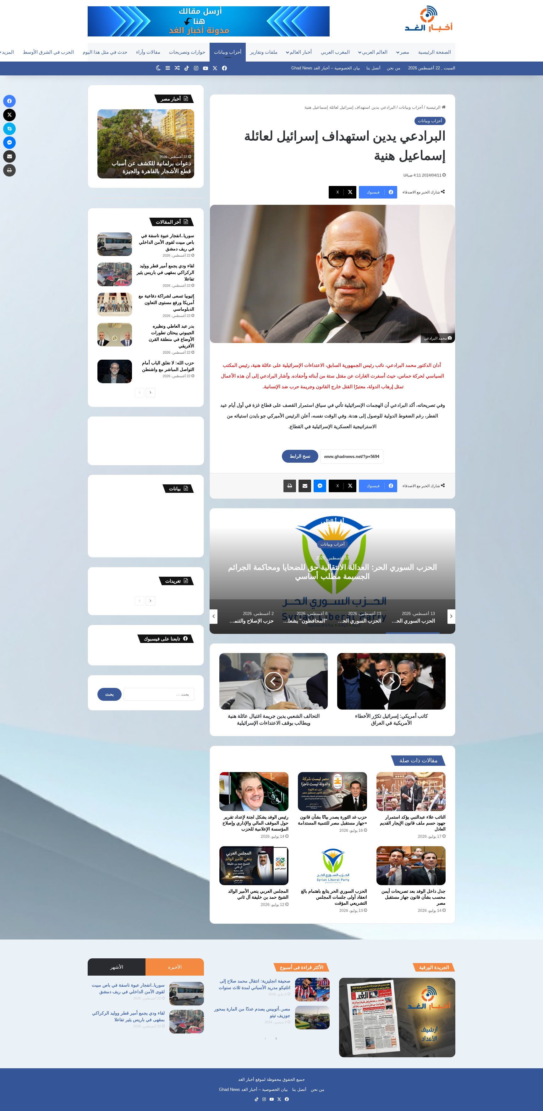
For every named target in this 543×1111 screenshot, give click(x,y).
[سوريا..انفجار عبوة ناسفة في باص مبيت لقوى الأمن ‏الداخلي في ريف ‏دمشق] (114, 244)
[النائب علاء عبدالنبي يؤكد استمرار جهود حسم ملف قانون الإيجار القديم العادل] (411, 791)
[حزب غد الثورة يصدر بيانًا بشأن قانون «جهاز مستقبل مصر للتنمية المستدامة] (332, 791)
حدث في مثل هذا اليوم (105, 52)
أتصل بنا (373, 68)
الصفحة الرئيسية (434, 52)
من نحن (393, 68)
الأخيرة (175, 967)
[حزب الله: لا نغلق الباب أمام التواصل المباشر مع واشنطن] (114, 371)
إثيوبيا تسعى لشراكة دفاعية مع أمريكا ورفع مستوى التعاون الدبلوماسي (166, 302)
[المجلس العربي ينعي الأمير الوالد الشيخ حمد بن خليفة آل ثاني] (253, 865)
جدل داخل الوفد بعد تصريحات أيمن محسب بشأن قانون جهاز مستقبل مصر (413, 897)
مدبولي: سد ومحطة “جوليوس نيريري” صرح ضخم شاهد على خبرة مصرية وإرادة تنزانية (146, 163)
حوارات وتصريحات (187, 52)
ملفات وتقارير (263, 52)
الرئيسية (434, 107)
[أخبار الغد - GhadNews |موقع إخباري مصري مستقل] (428, 18)
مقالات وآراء (148, 52)
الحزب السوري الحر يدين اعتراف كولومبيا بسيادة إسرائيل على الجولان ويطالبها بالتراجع (332, 571)
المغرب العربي (335, 52)
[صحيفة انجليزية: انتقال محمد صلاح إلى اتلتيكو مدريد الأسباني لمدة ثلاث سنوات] (312, 989)
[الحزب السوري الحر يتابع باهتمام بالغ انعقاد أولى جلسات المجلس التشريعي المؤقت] (332, 865)
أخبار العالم (301, 52)
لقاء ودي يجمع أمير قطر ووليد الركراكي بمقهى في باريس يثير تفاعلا (165, 272)
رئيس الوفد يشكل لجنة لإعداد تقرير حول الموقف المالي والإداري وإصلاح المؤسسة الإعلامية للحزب (255, 822)
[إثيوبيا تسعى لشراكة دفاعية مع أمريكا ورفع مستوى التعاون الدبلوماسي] (114, 304)
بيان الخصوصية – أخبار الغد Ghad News (325, 68)
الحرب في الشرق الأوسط (48, 52)
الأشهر (116, 967)
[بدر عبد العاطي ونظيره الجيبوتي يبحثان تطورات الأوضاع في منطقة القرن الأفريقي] (114, 334)
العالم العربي (374, 52)
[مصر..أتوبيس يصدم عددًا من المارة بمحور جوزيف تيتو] (312, 1017)
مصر (404, 52)
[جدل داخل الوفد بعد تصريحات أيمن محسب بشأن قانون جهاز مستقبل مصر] (411, 865)
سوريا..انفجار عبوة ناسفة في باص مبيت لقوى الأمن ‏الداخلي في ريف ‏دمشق (166, 242)
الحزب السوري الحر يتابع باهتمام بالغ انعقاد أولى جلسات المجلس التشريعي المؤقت (334, 897)
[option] (332, 571)
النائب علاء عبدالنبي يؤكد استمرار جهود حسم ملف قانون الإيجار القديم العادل (413, 822)
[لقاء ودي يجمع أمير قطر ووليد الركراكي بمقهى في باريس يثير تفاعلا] (114, 274)
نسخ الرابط (300, 456)
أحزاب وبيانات (227, 52)
